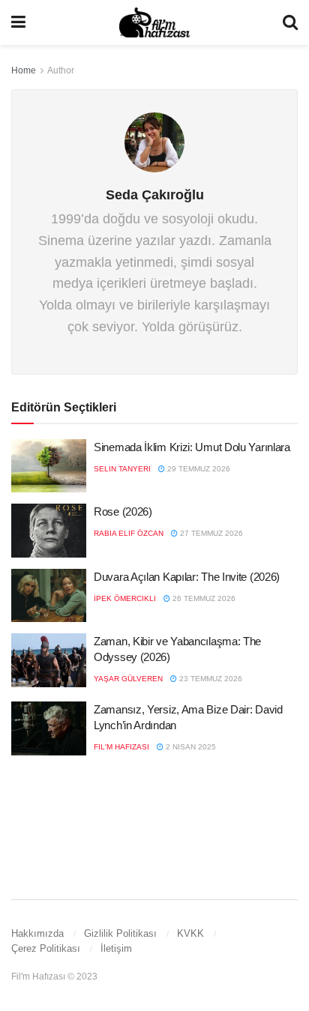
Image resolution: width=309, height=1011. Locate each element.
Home (23, 70)
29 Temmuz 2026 (197, 469)
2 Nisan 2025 (190, 747)
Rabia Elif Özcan (129, 533)
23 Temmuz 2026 (209, 678)
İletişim (116, 948)
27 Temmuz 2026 (210, 533)
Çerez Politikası (45, 948)
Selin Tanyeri (122, 469)
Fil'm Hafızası (121, 747)
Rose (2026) (123, 511)
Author (60, 70)
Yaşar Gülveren (128, 678)
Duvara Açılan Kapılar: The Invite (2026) (187, 576)
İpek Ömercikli (125, 598)
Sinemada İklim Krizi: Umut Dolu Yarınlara (192, 447)
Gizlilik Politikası (120, 933)
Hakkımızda (37, 933)
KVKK (190, 933)
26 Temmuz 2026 (203, 598)
